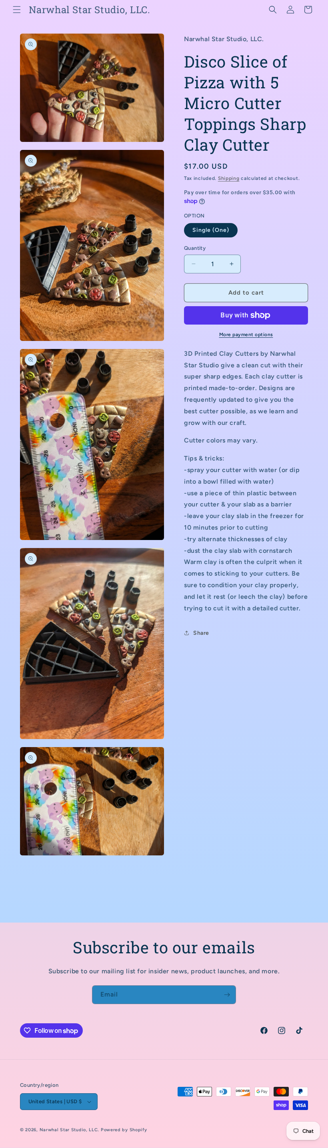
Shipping (229, 178)
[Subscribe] (227, 994)
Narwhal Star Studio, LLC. (70, 1129)
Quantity (195, 248)
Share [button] (201, 633)
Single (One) (210, 230)
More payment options (246, 334)
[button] (17, 9)
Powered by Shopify (124, 1129)
